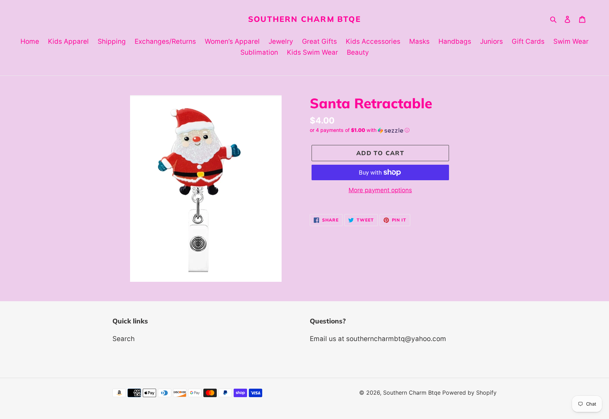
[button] (360, 130)
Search (123, 339)
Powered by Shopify (469, 392)
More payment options (380, 190)
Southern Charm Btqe (304, 19)
